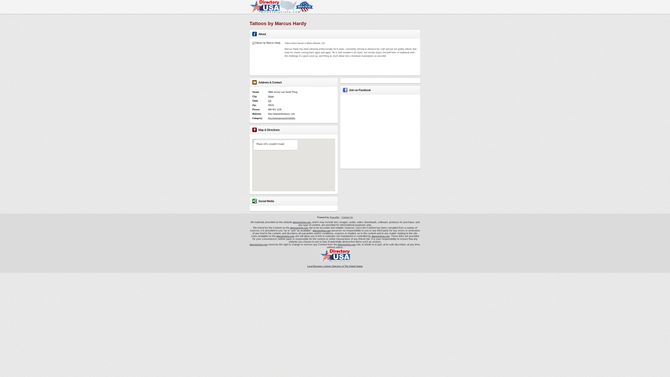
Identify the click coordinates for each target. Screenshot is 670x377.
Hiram (271, 96)
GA (269, 100)
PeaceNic (335, 217)
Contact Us (347, 217)
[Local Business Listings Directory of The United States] (281, 12)
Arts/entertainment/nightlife (281, 118)
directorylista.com (302, 222)
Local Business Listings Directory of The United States (335, 266)
